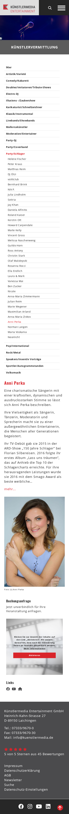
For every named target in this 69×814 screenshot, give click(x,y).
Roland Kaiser (16, 215)
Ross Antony (15, 250)
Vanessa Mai (15, 281)
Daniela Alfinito (17, 210)
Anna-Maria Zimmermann (24, 296)
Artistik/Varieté (16, 74)
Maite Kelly (15, 230)
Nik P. (11, 189)
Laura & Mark (16, 276)
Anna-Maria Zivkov (19, 317)
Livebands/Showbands (20, 120)
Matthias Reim (17, 169)
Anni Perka (14, 322)
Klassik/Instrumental (19, 113)
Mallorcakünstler (17, 127)
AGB (7, 775)
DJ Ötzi (12, 174)
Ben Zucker (15, 286)
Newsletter (13, 780)
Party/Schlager (15, 153)
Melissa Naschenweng (22, 240)
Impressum (13, 766)
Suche (9, 785)
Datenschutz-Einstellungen (26, 789)
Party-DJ (11, 140)
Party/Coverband (17, 147)
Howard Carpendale (20, 225)
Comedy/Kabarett (17, 80)
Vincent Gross (16, 235)
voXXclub (13, 179)
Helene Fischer (17, 159)
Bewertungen (53, 754)
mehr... (10, 489)
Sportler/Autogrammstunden (25, 366)
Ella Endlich (15, 271)
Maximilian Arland (19, 311)
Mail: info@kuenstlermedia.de (28, 737)
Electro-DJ (12, 93)
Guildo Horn (15, 245)
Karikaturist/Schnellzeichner (24, 107)
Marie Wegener (17, 306)
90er (9, 67)
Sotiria (12, 199)
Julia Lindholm (17, 194)
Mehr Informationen (34, 648)
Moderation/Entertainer (21, 133)
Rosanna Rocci (17, 266)
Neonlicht (14, 337)
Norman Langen (18, 327)
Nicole (12, 291)
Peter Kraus (15, 164)
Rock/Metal (13, 352)
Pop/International (17, 346)
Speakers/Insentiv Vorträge (23, 359)
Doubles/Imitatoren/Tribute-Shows (28, 87)
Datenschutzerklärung (22, 770)
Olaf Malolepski (17, 261)
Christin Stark (16, 255)
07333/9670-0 (23, 728)
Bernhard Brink (17, 184)
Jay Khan (13, 205)
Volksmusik (13, 372)
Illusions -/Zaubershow (20, 100)
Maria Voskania (17, 332)
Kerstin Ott (14, 220)
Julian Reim (15, 301)
